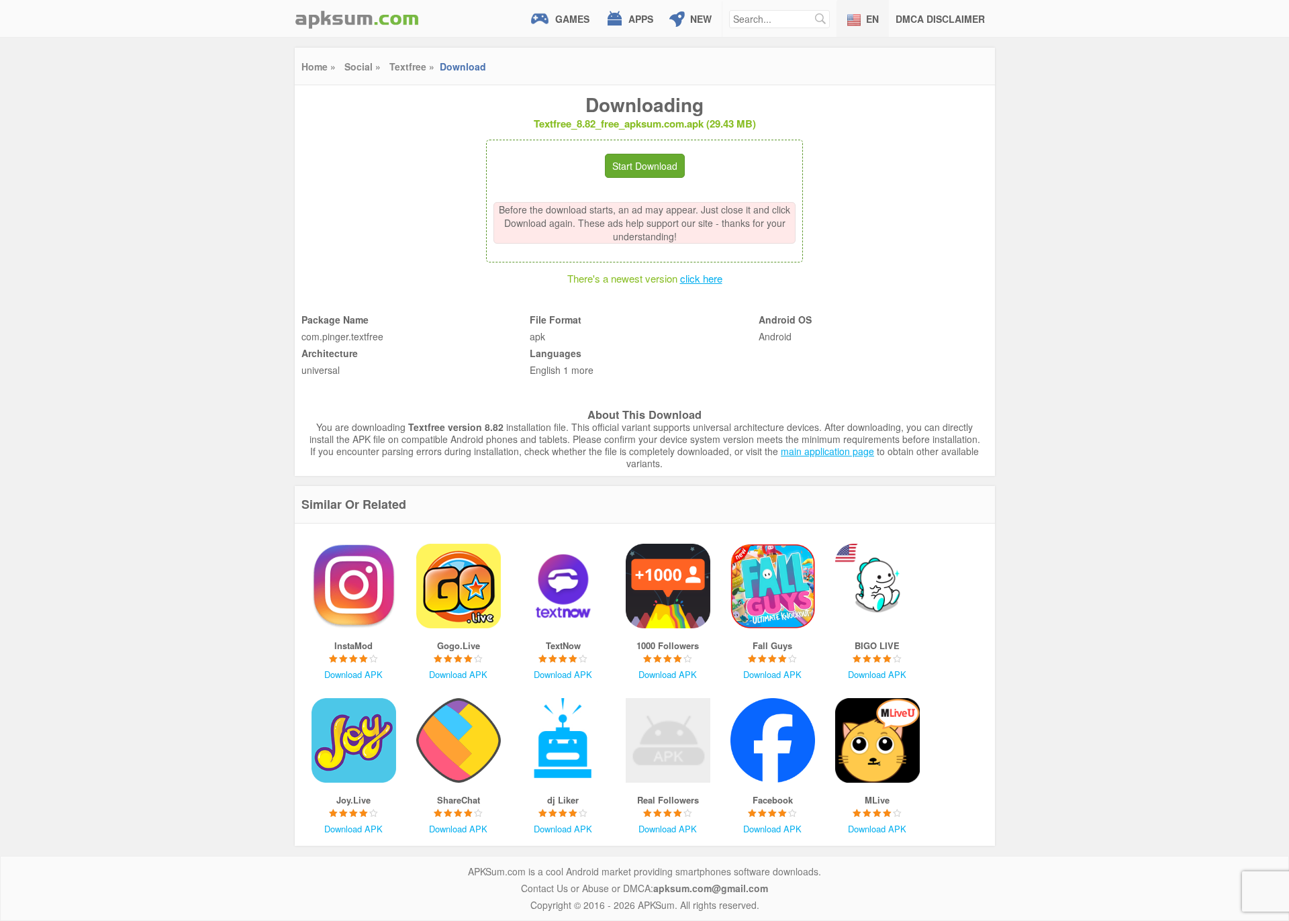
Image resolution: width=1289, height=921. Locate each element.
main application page (827, 451)
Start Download (644, 166)
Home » (318, 66)
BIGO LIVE (877, 645)
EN (872, 19)
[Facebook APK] (773, 740)
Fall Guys (772, 645)
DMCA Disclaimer (940, 19)
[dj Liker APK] (563, 740)
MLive (877, 799)
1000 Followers (667, 645)
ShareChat (458, 799)
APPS (640, 19)
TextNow (563, 645)
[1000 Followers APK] (668, 586)
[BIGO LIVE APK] (877, 586)
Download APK (353, 674)
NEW (701, 19)
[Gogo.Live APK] (459, 586)
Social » (362, 66)
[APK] (357, 18)
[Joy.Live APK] (354, 740)
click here (701, 278)
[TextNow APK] (563, 586)
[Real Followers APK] (668, 740)
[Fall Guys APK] (773, 586)
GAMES (572, 19)
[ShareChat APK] (459, 740)
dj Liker (563, 799)
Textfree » (411, 66)
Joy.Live (353, 799)
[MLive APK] (877, 740)
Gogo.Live (458, 645)
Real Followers (668, 799)
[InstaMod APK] (354, 586)
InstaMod (353, 645)
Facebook (773, 799)
